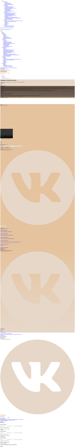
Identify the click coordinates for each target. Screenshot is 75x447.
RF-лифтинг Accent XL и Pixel (9, 6)
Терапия (4, 61)
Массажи (4, 60)
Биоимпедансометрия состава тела (9, 13)
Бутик (10, 27)
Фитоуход (6, 24)
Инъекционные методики (8, 8)
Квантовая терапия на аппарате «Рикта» (10, 21)
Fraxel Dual (4, 41)
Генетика (6, 2)
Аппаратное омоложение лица (9, 7)
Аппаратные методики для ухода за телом (9, 49)
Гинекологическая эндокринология (9, 14)
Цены (6, 27)
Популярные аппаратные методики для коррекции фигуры (11, 54)
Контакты (12, 27)
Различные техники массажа (9, 18)
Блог (8, 27)
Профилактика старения (8, 3)
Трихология (5, 58)
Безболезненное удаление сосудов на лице (9, 43)
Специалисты (4, 27)
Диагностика (3, 63)
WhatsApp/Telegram (6, 147)
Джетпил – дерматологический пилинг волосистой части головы (13, 20)
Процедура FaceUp (5, 45)
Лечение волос (20, 334)
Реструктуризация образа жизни (9, 4)
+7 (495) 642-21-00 (2, 68)
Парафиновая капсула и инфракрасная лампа (11, 17)
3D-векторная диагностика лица (9, 25)
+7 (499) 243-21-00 (2, 29)
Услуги (3, 33)
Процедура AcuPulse (7, 9)
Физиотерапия (7, 23)
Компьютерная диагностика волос (9, 26)
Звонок (2, 147)
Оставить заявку (3, 436)
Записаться (2, 429)
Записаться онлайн (12, 147)
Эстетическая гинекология (8, 19)
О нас (1, 27)
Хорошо (1, 446)
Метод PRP (6, 16)
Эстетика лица (5, 5)
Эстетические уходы (7, 11)
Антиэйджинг (5, 1)
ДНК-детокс (15, 67)
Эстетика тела (5, 12)
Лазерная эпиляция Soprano (8, 15)
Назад (3, 32)
